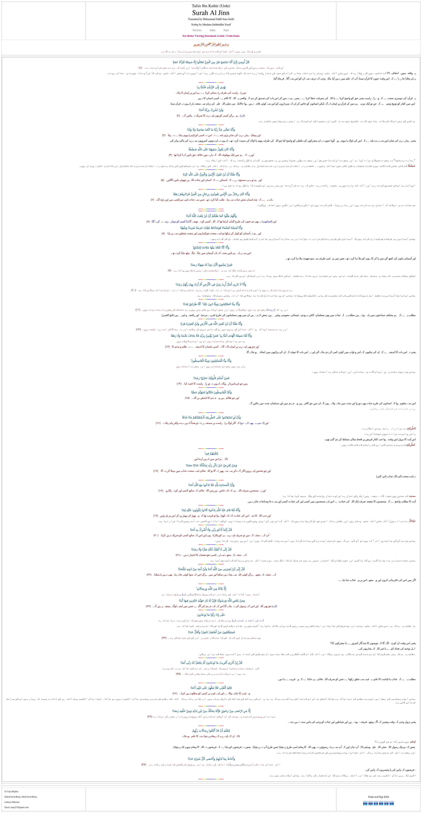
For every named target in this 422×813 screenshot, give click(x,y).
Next (226, 30)
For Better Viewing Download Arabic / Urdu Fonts (211, 36)
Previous (197, 30)
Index (212, 30)
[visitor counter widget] (378, 805)
